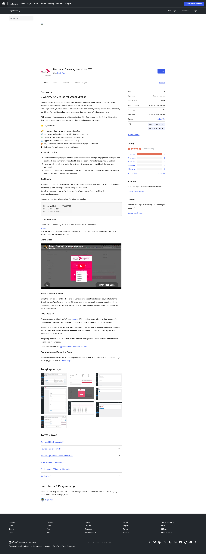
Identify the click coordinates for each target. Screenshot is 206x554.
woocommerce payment (156, 128)
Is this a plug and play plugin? (52, 462)
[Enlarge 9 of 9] (119, 405)
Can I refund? (46, 476)
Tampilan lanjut (133, 134)
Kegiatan (126, 526)
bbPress (165, 529)
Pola (48, 532)
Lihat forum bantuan (136, 191)
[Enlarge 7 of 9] (119, 376)
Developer (89, 529)
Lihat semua (160, 173)
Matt (163, 526)
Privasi (11, 532)
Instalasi (66, 82)
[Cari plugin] (31, 18)
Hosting (11, 529)
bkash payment (159, 124)
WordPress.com (167, 522)
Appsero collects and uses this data (73, 347)
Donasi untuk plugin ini (136, 213)
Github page (66, 361)
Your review (132, 173)
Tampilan (50, 522)
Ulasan (55, 82)
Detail (45, 82)
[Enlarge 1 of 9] (64, 376)
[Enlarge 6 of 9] (91, 404)
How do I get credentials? (51, 449)
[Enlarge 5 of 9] (91, 390)
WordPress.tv (90, 532)
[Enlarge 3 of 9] (64, 418)
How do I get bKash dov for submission (57, 456)
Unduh (161, 71)
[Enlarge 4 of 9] (91, 376)
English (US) (161, 119)
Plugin (49, 529)
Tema (49, 526)
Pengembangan (80, 82)
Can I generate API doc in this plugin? (55, 469)
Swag (126, 532)
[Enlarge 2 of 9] (64, 389)
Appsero (75, 319)
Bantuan (162, 82)
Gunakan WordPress (194, 4)
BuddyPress (166, 532)
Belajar (87, 522)
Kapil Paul (61, 73)
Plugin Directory (14, 11)
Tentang (12, 522)
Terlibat (126, 522)
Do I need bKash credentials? (52, 442)
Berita (11, 526)
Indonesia (32, 542)
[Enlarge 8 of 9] (119, 390)
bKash (43, 228)
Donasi (126, 529)
